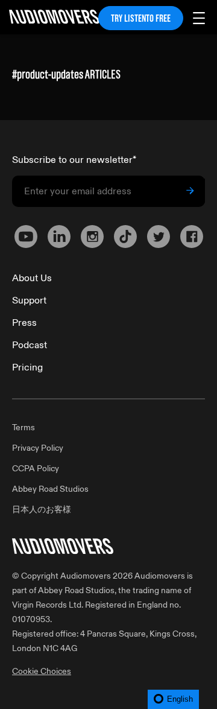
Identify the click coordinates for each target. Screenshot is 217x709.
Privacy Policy (37, 448)
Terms (23, 427)
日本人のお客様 (41, 509)
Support (29, 300)
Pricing (27, 367)
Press (24, 323)
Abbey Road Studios (50, 489)
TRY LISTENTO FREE (141, 18)
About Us (32, 278)
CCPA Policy (35, 468)
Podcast (29, 345)
